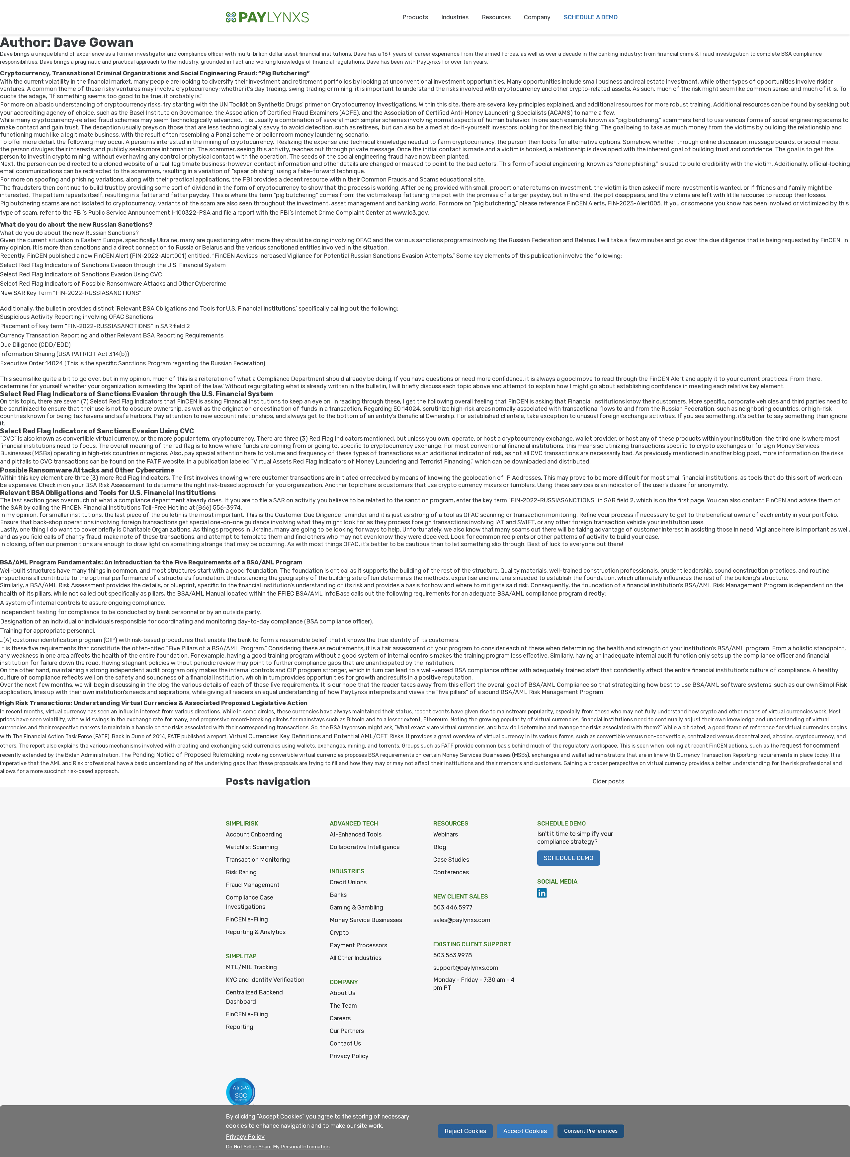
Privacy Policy (349, 1056)
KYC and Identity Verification (265, 979)
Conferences (451, 872)
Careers (340, 1018)
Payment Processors (358, 945)
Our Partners (347, 1031)
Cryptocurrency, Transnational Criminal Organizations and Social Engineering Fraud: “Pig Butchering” (155, 73)
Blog (439, 847)
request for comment (810, 745)
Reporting (239, 1027)
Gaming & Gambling (356, 907)
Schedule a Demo (591, 17)
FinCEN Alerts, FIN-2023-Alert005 (614, 203)
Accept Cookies (525, 1131)
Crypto (339, 932)
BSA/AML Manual (201, 593)
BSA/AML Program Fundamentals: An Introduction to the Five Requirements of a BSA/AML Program (151, 562)
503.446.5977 (452, 907)
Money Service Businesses (366, 920)
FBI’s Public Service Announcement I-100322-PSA (142, 212)
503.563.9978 (452, 955)
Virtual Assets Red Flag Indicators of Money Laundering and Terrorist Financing (361, 461)
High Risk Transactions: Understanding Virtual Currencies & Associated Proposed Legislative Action (153, 703)
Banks (338, 895)
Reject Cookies (465, 1131)
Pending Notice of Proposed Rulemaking (188, 755)
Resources (496, 17)
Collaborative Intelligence (365, 847)
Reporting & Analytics (256, 932)
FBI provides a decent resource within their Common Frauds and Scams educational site (363, 179)
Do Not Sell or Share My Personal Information (278, 1147)
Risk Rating (241, 872)
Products (415, 17)
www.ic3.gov (410, 212)
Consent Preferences (591, 1131)
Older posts (608, 781)
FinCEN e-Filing (247, 919)
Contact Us (345, 1043)
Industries (454, 17)
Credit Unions (348, 882)
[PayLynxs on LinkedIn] (542, 893)
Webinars (445, 834)
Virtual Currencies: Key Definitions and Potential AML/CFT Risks (316, 736)
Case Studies (451, 859)
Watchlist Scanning (252, 847)
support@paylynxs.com (465, 968)
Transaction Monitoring (258, 859)
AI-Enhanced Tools (356, 834)
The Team (343, 1005)
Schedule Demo (568, 858)
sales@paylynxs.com (461, 920)
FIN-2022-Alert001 (158, 255)
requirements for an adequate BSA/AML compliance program (497, 593)
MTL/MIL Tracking (251, 967)
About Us (342, 993)
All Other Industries (356, 958)
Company (537, 17)
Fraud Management (253, 885)
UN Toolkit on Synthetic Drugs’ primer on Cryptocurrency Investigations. (318, 104)
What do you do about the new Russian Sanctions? (76, 224)
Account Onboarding (254, 834)
